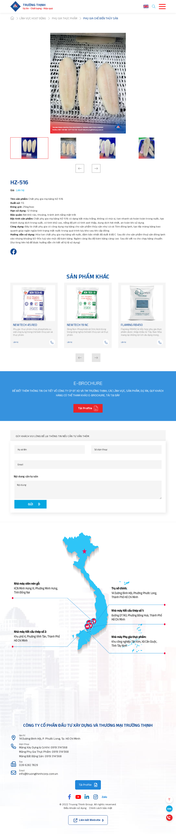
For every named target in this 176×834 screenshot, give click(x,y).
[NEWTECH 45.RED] (34, 303)
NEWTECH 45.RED (25, 324)
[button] (80, 168)
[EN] (146, 6)
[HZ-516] (13, 251)
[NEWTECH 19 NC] (88, 303)
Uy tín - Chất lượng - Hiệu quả (38, 8)
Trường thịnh (34, 5)
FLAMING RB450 (132, 324)
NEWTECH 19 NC (77, 324)
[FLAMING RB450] (142, 303)
